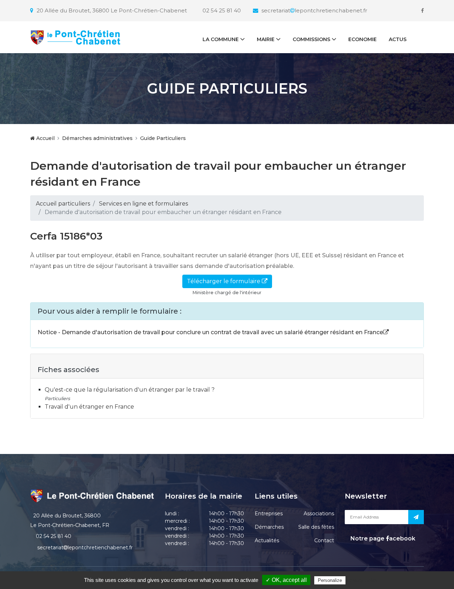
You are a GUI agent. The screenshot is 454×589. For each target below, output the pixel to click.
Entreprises (269, 513)
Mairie (266, 39)
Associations (319, 513)
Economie (362, 39)
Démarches (269, 527)
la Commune (221, 39)
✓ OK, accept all (286, 580)
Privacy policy (362, 580)
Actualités (267, 540)
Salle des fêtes (316, 527)
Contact (324, 540)
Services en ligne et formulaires (143, 203)
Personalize (330, 580)
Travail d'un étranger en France (89, 406)
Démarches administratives (97, 138)
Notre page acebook (382, 538)
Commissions (311, 39)
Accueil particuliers (63, 203)
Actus (397, 39)
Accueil (45, 138)
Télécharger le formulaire (224, 281)
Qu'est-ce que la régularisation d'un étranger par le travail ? (130, 389)
